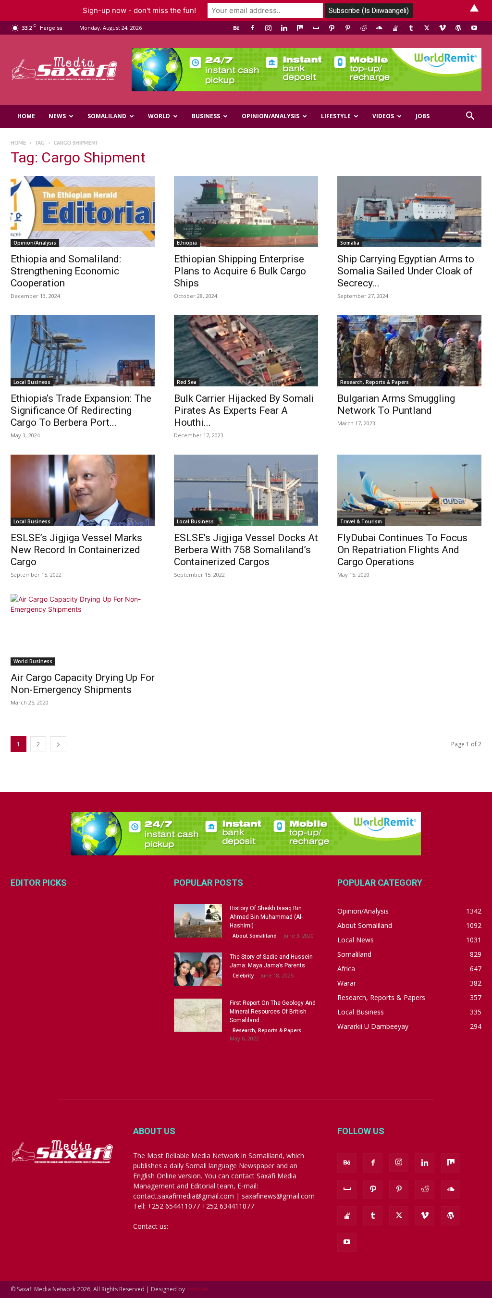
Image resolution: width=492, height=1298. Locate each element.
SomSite (197, 1289)
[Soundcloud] (379, 28)
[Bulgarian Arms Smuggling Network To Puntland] (409, 350)
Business (206, 116)
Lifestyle (336, 116)
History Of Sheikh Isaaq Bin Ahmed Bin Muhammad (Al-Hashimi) (266, 917)
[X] (426, 28)
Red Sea (187, 382)
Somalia (349, 242)
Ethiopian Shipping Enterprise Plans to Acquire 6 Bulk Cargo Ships (240, 271)
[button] (469, 117)
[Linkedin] (284, 28)
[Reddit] (363, 28)
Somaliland (106, 116)
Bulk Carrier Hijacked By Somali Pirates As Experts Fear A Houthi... (244, 410)
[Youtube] (474, 28)
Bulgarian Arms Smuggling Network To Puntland (396, 404)
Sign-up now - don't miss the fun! (139, 10)
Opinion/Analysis (270, 116)
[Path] (331, 28)
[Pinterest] (347, 28)
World (159, 116)
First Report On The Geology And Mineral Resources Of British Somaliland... (273, 1012)
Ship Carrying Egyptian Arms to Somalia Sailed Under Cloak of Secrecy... (405, 271)
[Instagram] (268, 28)
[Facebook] (252, 28)
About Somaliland (255, 935)
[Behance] (236, 28)
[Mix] (300, 28)
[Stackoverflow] (395, 28)
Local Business (31, 382)
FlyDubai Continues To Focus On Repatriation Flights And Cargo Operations (402, 550)
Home (26, 116)
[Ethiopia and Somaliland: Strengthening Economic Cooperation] (83, 211)
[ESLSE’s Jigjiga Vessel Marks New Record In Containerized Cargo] (83, 490)
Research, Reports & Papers (374, 382)
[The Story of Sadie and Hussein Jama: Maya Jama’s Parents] (198, 969)
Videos (383, 116)
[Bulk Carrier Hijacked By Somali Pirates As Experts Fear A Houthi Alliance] (246, 350)
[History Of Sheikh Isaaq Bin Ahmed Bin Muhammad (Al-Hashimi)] (198, 921)
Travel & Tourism (361, 521)
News (57, 116)
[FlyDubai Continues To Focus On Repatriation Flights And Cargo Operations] (409, 490)
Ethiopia (187, 242)
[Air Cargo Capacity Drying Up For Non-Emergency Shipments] (83, 629)
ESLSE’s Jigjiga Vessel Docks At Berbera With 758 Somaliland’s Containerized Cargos (246, 550)
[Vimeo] (442, 28)
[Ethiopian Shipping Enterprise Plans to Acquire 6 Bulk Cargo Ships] (246, 211)
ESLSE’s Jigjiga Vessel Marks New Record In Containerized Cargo (76, 550)
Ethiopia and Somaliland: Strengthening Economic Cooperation (66, 271)
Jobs (423, 116)
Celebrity (243, 975)
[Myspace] (315, 28)
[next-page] (58, 744)
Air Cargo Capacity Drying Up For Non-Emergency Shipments (83, 683)
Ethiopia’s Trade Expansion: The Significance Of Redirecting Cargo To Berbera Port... (81, 410)
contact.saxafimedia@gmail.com (220, 1226)
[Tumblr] (411, 28)
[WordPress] (458, 28)
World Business (32, 661)
